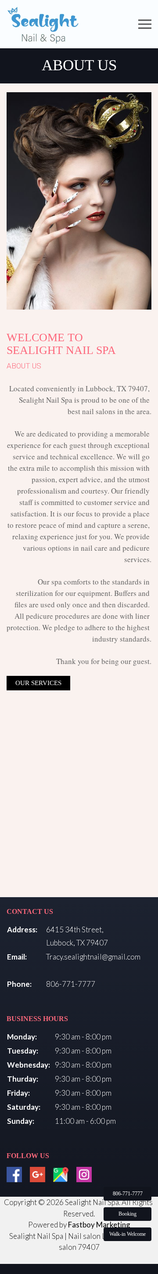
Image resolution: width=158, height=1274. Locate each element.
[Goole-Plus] (37, 1174)
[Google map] (60, 1174)
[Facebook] (14, 1174)
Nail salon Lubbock (98, 1236)
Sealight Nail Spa (36, 1236)
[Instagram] (84, 1174)
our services (38, 682)
